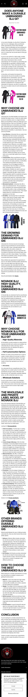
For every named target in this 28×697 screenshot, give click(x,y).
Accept (13, 686)
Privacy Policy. (13, 682)
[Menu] (1, 3)
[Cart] (26, 3)
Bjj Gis (16, 276)
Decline (13, 689)
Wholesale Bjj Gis (12, 426)
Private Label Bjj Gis (14, 497)
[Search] (5, 3)
